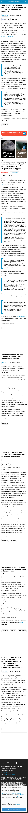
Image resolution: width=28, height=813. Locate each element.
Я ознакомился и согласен (14, 809)
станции (21, 622)
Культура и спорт (6, 576)
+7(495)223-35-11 (6, 772)
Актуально (5, 15)
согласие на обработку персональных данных (11, 793)
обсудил (9, 721)
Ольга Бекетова (9, 419)
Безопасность (14, 172)
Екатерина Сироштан (21, 118)
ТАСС (3, 184)
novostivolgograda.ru (7, 36)
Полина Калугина (10, 323)
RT (11, 366)
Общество (4, 362)
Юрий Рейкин (9, 536)
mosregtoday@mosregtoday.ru (9, 774)
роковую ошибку (20, 316)
